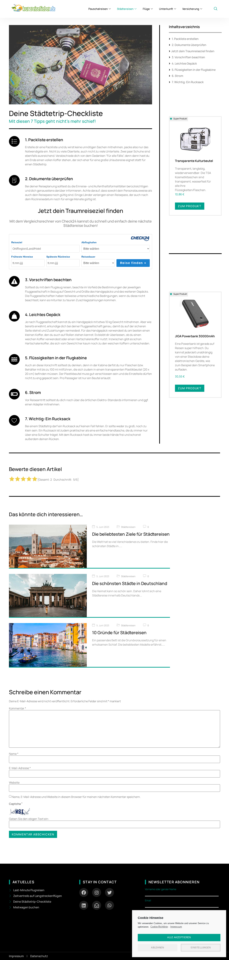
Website (14, 782)
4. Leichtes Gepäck (184, 63)
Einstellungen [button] (201, 947)
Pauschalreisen (98, 9)
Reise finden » (133, 263)
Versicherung (190, 9)
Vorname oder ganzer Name (160, 889)
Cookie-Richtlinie (159, 926)
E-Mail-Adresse (20, 768)
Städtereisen (125, 9)
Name (13, 753)
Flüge (146, 9)
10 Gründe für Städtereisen (119, 632)
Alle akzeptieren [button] (179, 937)
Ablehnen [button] (157, 947)
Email (148, 900)
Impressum (176, 926)
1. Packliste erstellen (185, 39)
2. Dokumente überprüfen (188, 45)
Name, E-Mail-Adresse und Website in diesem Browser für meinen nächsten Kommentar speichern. (76, 796)
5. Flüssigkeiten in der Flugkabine (193, 70)
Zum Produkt (189, 206)
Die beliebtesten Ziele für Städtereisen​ (131, 534)
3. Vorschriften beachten (188, 57)
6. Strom (177, 76)
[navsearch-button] (215, 9)
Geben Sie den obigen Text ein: (29, 818)
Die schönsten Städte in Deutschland (129, 583)
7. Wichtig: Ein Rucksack (187, 82)
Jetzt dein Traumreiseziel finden (192, 51)
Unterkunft (166, 9)
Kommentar (17, 708)
